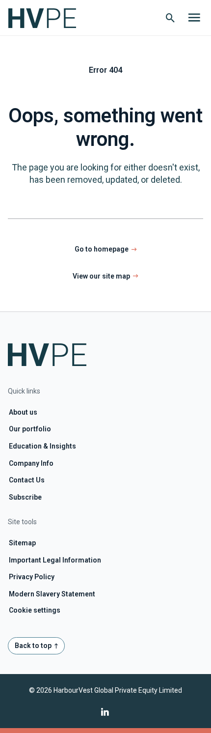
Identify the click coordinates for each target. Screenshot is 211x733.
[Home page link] (47, 17)
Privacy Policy (31, 577)
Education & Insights (42, 446)
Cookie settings (34, 610)
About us (23, 412)
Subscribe (25, 497)
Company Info (31, 463)
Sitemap (22, 543)
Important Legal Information (55, 560)
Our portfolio (30, 429)
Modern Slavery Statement (52, 594)
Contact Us (27, 480)
